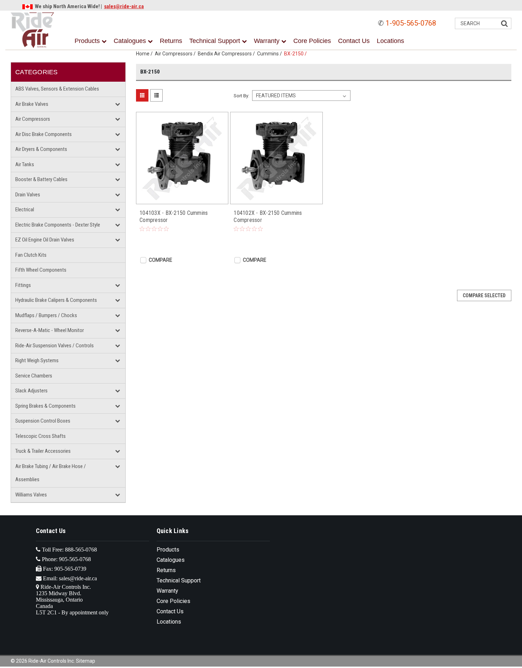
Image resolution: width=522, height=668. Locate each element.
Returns (171, 40)
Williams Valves (31, 495)
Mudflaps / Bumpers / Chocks (46, 315)
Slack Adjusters (31, 390)
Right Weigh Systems (37, 360)
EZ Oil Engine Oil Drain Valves (44, 240)
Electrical (24, 209)
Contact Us (354, 40)
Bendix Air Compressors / (227, 53)
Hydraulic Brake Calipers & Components (56, 300)
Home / (145, 53)
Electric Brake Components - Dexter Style (57, 225)
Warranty (267, 40)
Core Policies (312, 40)
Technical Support (215, 40)
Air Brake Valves (31, 104)
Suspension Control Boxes (42, 421)
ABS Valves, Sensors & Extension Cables (57, 89)
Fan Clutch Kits (31, 255)
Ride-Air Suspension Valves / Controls (54, 345)
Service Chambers (33, 376)
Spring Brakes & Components (45, 406)
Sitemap (85, 661)
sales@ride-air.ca (124, 6)
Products (88, 40)
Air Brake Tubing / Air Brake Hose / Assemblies (50, 473)
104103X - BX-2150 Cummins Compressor (174, 216)
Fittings (23, 285)
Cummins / (270, 53)
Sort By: (241, 95)
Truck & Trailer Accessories (43, 451)
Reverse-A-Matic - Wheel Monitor (49, 330)
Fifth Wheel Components (40, 270)
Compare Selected (484, 295)
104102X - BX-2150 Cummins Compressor (268, 216)
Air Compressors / (176, 53)
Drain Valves (27, 194)
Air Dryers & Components (41, 149)
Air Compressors (32, 119)
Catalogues (131, 40)
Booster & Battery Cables (41, 179)
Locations (390, 40)
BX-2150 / (296, 53)
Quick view (182, 197)
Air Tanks (24, 164)
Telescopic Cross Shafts (40, 436)
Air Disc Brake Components (43, 134)
